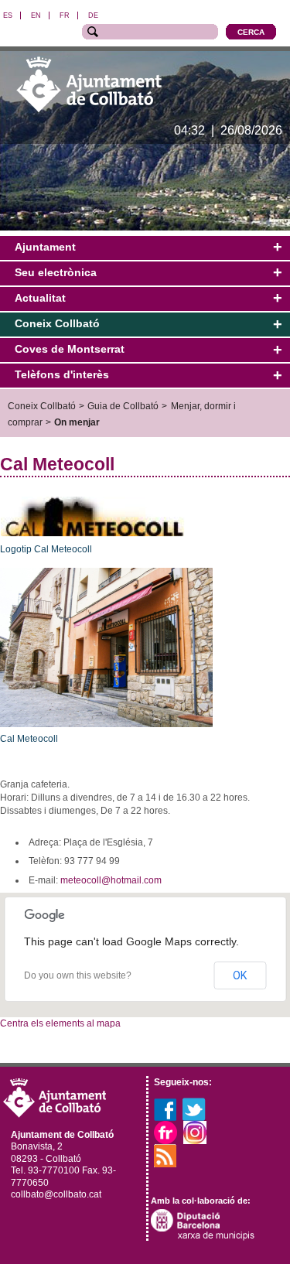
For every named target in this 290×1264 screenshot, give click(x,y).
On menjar (77, 422)
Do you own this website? (77, 975)
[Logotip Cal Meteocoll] (92, 516)
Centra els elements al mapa (60, 1023)
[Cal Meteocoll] (106, 646)
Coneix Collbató (42, 406)
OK (240, 975)
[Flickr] (165, 1131)
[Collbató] (88, 84)
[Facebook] (165, 1108)
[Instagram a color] (194, 1131)
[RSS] (165, 1155)
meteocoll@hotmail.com (111, 880)
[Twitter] (194, 1108)
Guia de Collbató (123, 406)
